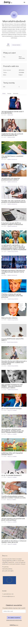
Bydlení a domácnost (12, 159)
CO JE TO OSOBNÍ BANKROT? (11, 475)
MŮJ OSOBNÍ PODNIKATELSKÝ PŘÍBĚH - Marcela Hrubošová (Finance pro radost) (12, 386)
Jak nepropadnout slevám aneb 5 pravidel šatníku (12, 112)
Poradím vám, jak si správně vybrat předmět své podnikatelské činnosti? (13, 201)
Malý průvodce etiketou (9, 318)
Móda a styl (10, 114)
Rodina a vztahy (11, 137)
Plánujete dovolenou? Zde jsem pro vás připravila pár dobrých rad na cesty (13, 272)
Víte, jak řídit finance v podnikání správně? (12, 156)
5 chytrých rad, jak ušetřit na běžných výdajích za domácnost (12, 223)
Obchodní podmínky (7, 569)
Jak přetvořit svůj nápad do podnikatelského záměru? (10, 179)
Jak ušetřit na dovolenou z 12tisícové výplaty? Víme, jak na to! (13, 541)
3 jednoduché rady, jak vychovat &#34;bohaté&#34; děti (12, 134)
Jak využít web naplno (7, 571)
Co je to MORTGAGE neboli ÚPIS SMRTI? (12, 339)
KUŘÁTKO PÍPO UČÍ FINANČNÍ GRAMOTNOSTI (12, 453)
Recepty (9, 93)
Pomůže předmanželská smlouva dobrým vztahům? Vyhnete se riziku (13, 497)
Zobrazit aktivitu (16, 45)
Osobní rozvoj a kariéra (13, 251)
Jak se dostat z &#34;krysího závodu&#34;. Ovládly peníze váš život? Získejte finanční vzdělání (12, 431)
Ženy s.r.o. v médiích (12, 410)
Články (3, 93)
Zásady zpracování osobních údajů (14, 620)
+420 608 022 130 (8, 594)
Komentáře (15, 93)
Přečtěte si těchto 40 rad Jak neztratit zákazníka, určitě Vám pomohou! (12, 295)
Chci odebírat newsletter (14, 617)
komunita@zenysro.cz (9, 596)
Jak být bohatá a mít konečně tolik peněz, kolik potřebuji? (13, 519)
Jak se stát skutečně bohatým (11, 408)
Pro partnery (5, 566)
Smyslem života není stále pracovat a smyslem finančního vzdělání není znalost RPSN (14, 362)
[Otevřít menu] (24, 2)
